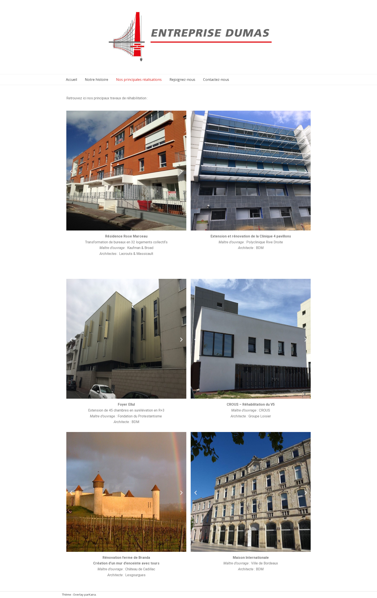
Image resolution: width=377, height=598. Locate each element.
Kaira (92, 594)
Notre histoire (96, 79)
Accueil (71, 79)
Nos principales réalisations (139, 79)
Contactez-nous (216, 79)
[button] (71, 171)
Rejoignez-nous (182, 79)
